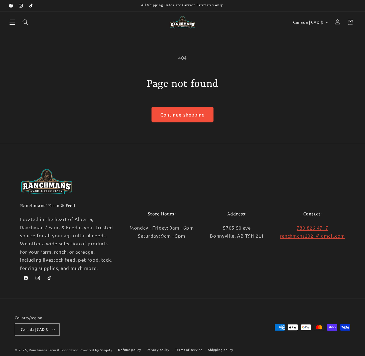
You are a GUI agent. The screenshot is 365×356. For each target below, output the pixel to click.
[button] (12, 22)
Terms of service (189, 349)
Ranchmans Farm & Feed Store (54, 350)
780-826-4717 (312, 227)
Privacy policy (158, 349)
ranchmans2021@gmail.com (312, 235)
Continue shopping (182, 114)
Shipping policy (220, 349)
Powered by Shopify (96, 350)
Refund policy (129, 349)
